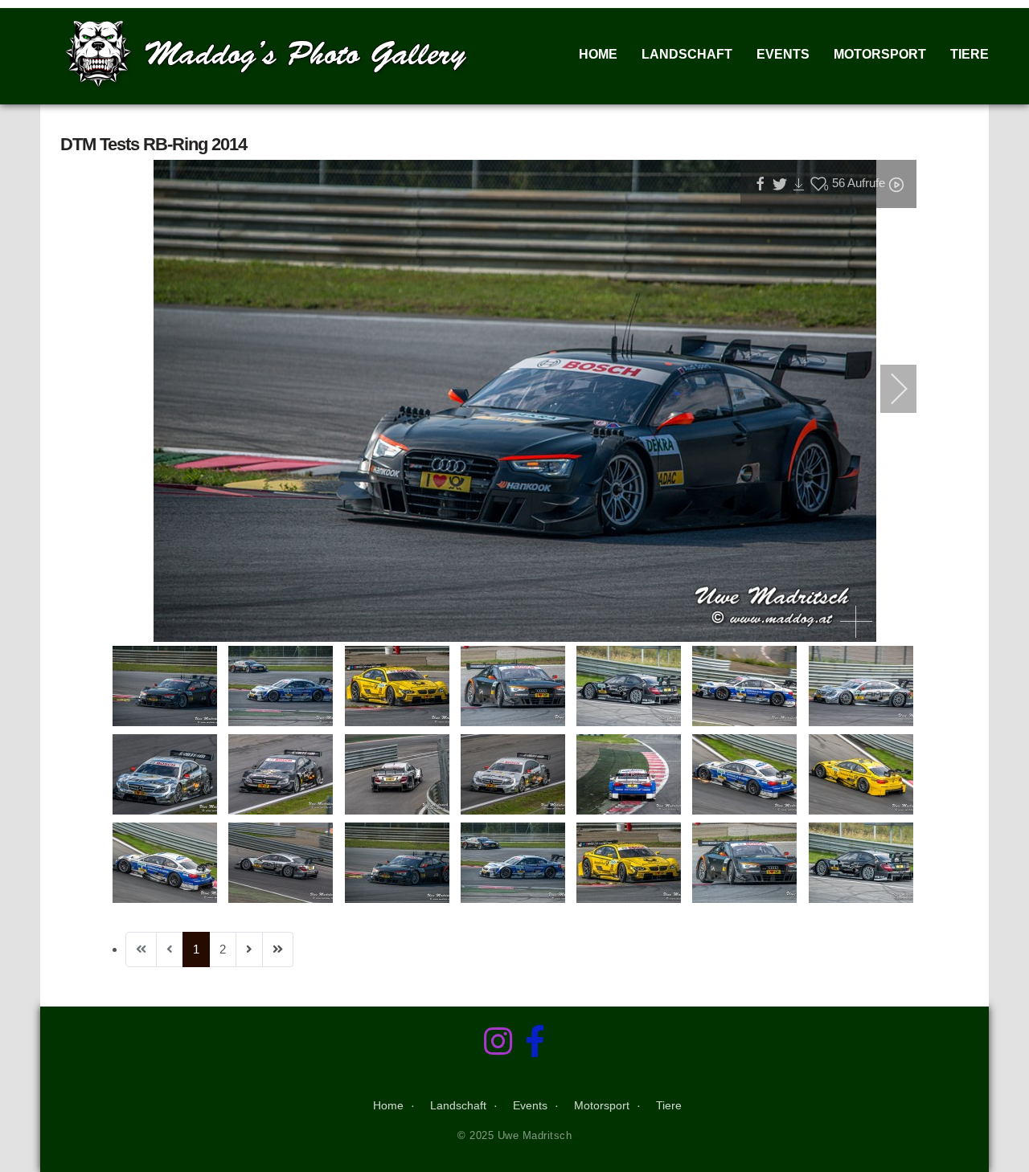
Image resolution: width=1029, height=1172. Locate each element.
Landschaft (687, 54)
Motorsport (880, 54)
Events (783, 54)
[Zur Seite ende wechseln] (277, 949)
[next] (888, 389)
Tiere (969, 54)
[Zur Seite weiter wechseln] (249, 949)
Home (598, 54)
